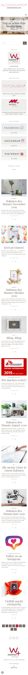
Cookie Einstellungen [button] (14, 663)
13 (13, 626)
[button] (2, 672)
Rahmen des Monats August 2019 (14, 423)
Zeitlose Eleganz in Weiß (14, 24)
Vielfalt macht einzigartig (14, 602)
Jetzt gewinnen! (14, 247)
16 (23, 626)
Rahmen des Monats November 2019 (14, 204)
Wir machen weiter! (14, 380)
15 (20, 626)
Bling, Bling (14, 338)
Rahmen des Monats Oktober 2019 (14, 292)
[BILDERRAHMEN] (14, 6)
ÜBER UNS (17, 377)
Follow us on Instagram (14, 557)
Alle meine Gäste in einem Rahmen (14, 468)
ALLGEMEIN (11, 377)
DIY (14, 335)
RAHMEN (14, 198)
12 (10, 626)
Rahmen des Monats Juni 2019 (14, 512)
